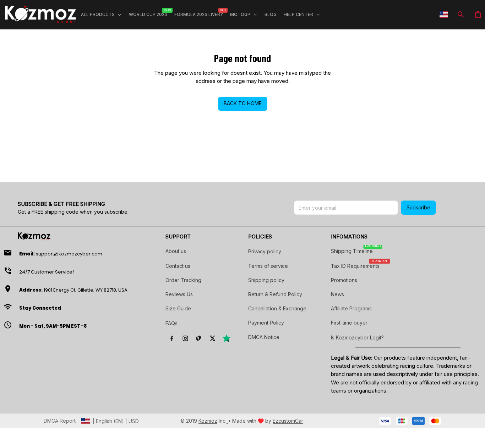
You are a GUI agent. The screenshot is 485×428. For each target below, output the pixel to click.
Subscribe (418, 207)
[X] (212, 338)
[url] (207, 421)
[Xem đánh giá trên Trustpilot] (226, 338)
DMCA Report (60, 421)
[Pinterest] (198, 338)
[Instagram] (185, 338)
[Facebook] (171, 338)
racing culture (416, 365)
